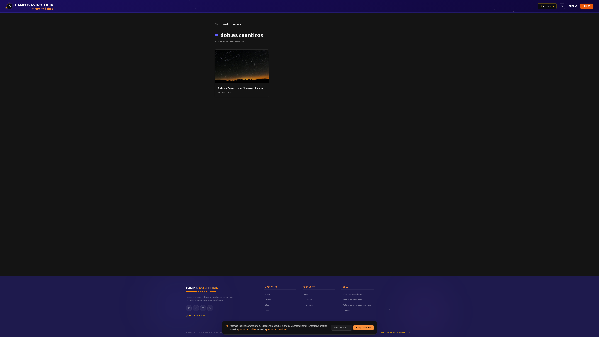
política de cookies (247, 329)
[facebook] (189, 308)
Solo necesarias (342, 327)
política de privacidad (276, 329)
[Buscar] (562, 6)
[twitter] (210, 308)
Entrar (573, 6)
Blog (217, 24)
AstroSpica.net (198, 316)
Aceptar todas (363, 327)
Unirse (586, 6)
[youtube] (203, 308)
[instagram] (196, 308)
